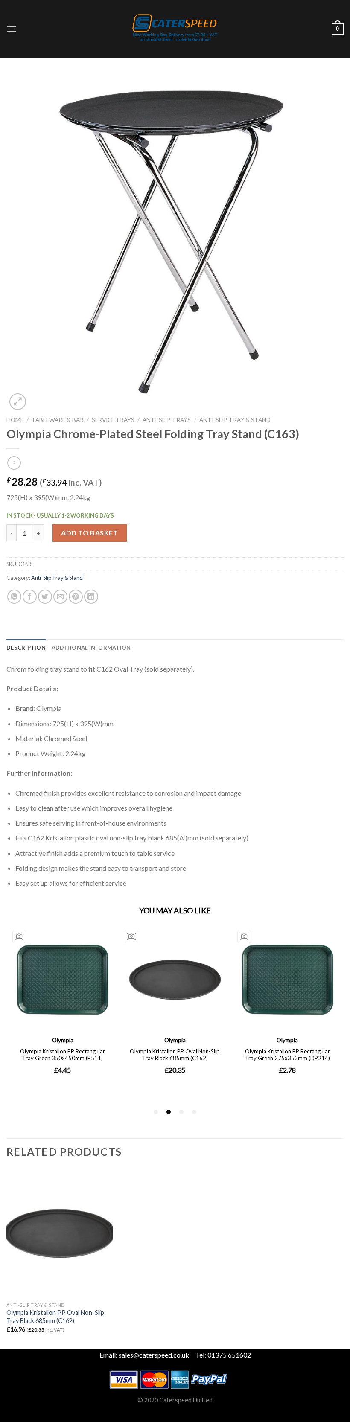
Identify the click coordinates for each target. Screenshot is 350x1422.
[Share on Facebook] (30, 597)
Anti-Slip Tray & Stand (235, 419)
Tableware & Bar (58, 419)
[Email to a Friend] (60, 597)
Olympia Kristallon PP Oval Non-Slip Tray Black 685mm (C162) (55, 1316)
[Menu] (11, 28)
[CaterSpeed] (175, 29)
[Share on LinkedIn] (91, 597)
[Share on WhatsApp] (14, 597)
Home (14, 419)
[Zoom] (17, 401)
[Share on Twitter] (45, 597)
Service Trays (113, 419)
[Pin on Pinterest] (76, 597)
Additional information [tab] (91, 647)
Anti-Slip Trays (167, 419)
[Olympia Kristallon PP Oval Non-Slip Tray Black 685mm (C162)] (59, 1233)
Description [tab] (26, 647)
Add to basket (89, 533)
